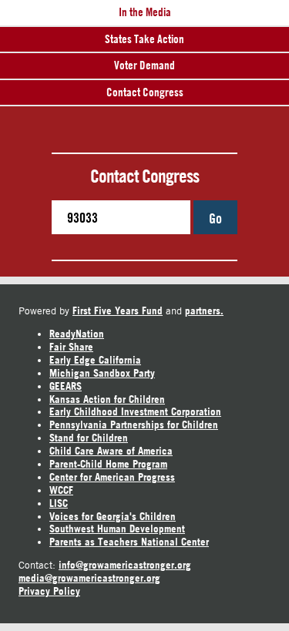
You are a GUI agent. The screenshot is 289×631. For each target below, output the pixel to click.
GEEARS (65, 386)
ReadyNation (76, 334)
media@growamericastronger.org (89, 578)
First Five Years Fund (117, 310)
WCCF (61, 490)
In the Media (145, 12)
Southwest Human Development (117, 528)
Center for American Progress (112, 477)
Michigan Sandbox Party (102, 373)
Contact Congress (144, 92)
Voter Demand (144, 65)
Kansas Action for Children (107, 399)
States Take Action (144, 39)
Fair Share (71, 347)
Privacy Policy (49, 591)
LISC (58, 503)
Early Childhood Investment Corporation (135, 411)
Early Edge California (95, 360)
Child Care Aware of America (111, 451)
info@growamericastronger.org (125, 565)
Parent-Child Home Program (108, 464)
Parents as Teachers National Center (129, 542)
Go (215, 218)
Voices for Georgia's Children (112, 516)
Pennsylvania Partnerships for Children (133, 424)
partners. (204, 310)
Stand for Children (88, 438)
